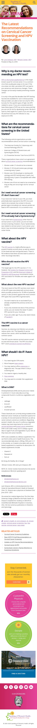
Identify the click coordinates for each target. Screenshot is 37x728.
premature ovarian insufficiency (20, 344)
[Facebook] (6, 687)
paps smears (19, 363)
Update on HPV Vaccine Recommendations (18, 542)
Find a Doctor (18, 673)
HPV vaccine (8, 247)
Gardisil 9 (9, 317)
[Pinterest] (16, 687)
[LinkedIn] (31, 687)
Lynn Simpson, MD (10, 60)
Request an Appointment (18, 668)
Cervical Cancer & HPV (11, 545)
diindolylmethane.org (11, 479)
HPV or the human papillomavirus (12, 80)
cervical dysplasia (7, 426)
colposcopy (24, 366)
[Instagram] (21, 687)
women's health (9, 521)
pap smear (21, 525)
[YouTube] (26, 687)
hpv (25, 523)
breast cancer (20, 426)
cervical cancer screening (14, 161)
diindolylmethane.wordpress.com (15, 482)
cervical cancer (12, 525)
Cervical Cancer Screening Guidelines (16, 534)
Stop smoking (9, 376)
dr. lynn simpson (20, 521)
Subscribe (17, 582)
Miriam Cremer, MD (24, 60)
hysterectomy (17, 220)
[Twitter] (11, 687)
